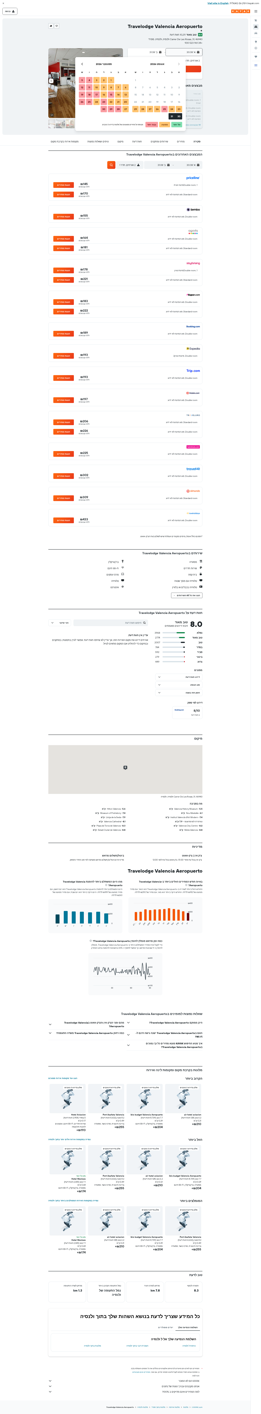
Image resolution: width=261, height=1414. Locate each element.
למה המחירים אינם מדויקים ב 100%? (180, 1391)
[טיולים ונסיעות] (256, 57)
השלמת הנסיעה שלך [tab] (188, 1327)
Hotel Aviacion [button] (78, 1114)
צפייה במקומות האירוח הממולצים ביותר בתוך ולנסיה (73, 1200)
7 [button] (142, 87)
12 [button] (157, 94)
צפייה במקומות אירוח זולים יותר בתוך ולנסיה (69, 1139)
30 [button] (178, 116)
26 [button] (157, 109)
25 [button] (164, 109)
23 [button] (179, 109)
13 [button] (150, 94)
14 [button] (143, 94)
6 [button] (150, 87)
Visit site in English (218, 3)
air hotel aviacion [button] (192, 1114)
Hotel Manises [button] (78, 1178)
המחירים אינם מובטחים (141, 1372)
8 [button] (135, 87)
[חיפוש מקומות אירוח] (256, 27)
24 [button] (171, 109)
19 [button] (157, 101)
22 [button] (135, 101)
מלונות (185, 1407)
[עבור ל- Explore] (256, 42)
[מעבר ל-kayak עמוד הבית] (240, 11)
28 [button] (142, 109)
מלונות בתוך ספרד (158, 1407)
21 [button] (143, 101)
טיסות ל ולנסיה (189, 1345)
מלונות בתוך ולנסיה (92, 1345)
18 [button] (164, 101)
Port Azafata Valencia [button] (113, 1114)
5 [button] (157, 87)
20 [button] (149, 101)
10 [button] (172, 94)
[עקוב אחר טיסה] (256, 48)
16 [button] (179, 101)
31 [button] (172, 116)
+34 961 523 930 (193, 42)
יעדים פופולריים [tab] (165, 1327)
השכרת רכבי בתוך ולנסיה (137, 1345)
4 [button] (164, 87)
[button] (3, 3)
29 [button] (135, 109)
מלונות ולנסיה (142, 1407)
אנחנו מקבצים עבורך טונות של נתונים (180, 1386)
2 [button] (179, 87)
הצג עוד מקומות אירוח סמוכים (62, 1078)
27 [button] (150, 109)
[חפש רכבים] (256, 33)
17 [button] (172, 101)
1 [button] (135, 80)
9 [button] (179, 94)
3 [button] (171, 87)
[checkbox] (187, 712)
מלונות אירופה (174, 1407)
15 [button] (135, 94)
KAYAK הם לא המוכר (189, 1380)
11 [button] (164, 94)
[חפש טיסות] (256, 20)
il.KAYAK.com (197, 1407)
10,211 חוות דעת (177, 34)
